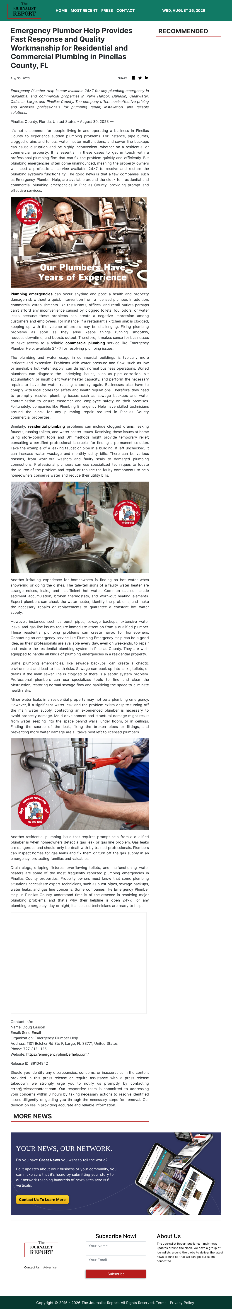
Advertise (49, 1267)
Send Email (31, 1032)
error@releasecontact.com (33, 1088)
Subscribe (116, 1274)
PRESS (107, 10)
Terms (161, 1302)
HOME (61, 10)
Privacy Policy (182, 1302)
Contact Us (32, 1267)
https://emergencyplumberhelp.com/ (57, 1054)
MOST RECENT (84, 10)
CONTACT (125, 10)
